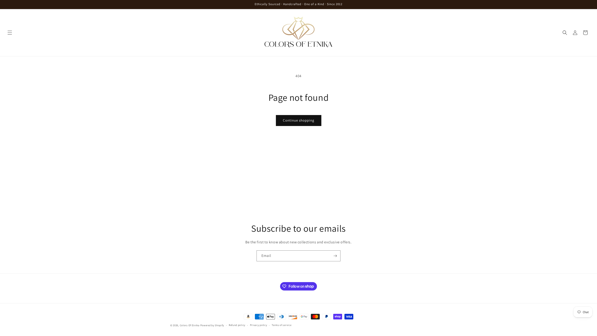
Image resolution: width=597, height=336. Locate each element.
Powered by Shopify (212, 325)
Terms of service (281, 325)
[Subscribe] (335, 255)
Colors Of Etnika (190, 325)
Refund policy (237, 325)
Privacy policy (258, 325)
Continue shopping (298, 120)
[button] (10, 33)
